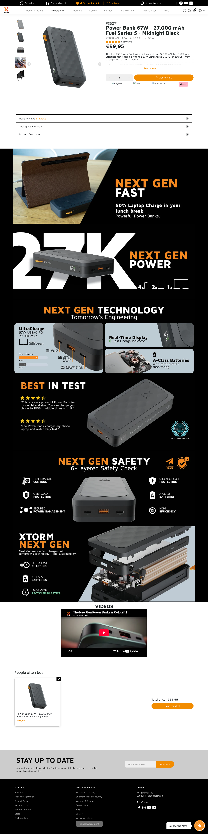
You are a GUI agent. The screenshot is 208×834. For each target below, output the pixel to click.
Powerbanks (57, 10)
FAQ (78, 809)
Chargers (77, 10)
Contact (79, 814)
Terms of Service (23, 809)
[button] (113, 41)
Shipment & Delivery (85, 792)
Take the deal (172, 705)
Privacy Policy (21, 805)
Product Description (103, 134)
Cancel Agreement (89, 824)
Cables (93, 10)
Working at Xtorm (84, 818)
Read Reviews (103, 118)
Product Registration (24, 796)
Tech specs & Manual (103, 126)
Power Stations (34, 10)
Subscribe (165, 764)
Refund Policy (21, 801)
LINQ (166, 10)
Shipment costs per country (89, 796)
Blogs (17, 814)
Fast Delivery (30, 3)
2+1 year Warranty (153, 3)
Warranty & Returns (85, 801)
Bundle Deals (128, 10)
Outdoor (108, 10)
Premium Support (58, 3)
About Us (19, 792)
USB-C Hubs (149, 10)
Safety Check (82, 805)
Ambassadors (21, 818)
